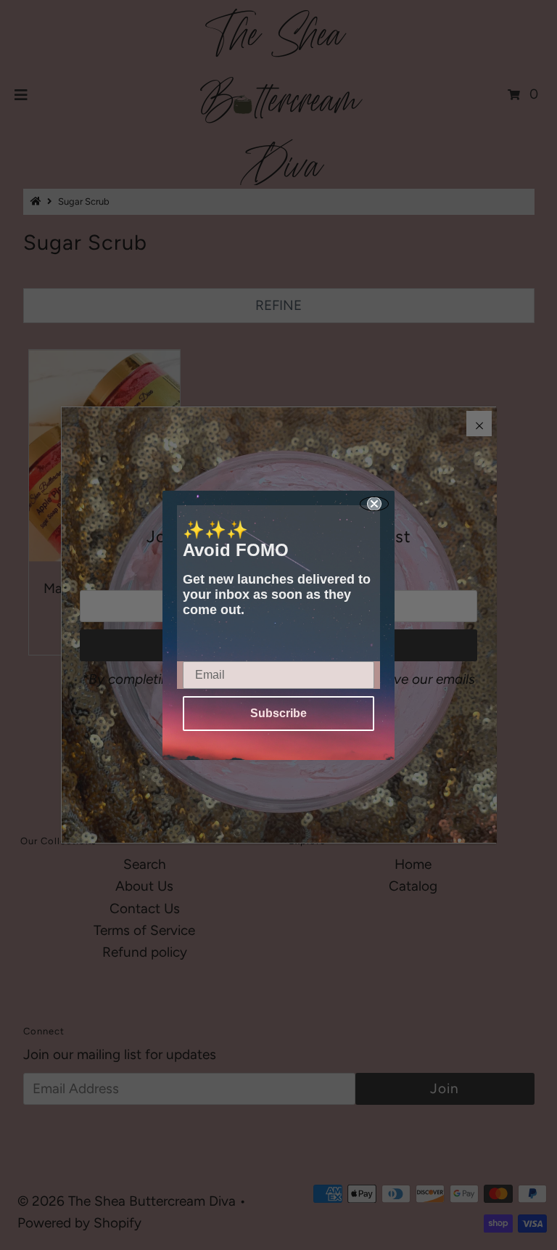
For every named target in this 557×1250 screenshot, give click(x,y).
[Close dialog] (374, 504)
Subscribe (278, 713)
